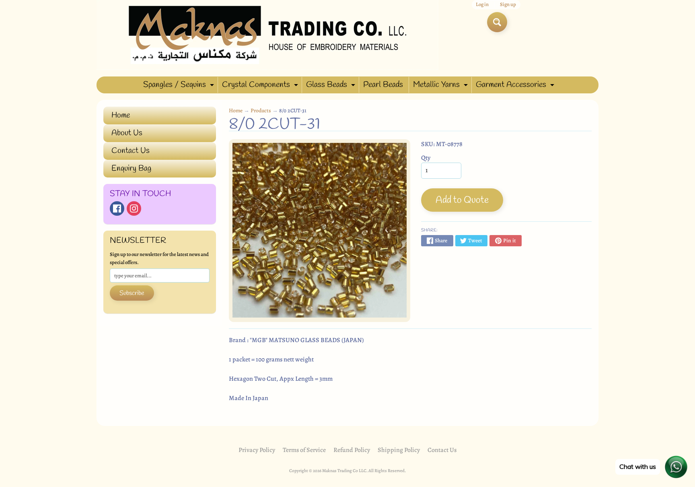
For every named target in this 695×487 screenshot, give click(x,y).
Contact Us (130, 150)
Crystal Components (261, 86)
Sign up (508, 4)
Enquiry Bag (131, 168)
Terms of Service (304, 450)
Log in (482, 4)
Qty (425, 157)
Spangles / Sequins (179, 86)
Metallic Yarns (441, 86)
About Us (126, 133)
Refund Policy (351, 450)
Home (120, 115)
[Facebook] (117, 208)
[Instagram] (134, 208)
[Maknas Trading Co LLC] (267, 35)
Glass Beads (331, 86)
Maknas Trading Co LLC (344, 471)
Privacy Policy (257, 450)
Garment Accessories (516, 86)
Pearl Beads (383, 84)
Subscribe (131, 293)
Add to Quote (462, 200)
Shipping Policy (399, 450)
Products (261, 110)
